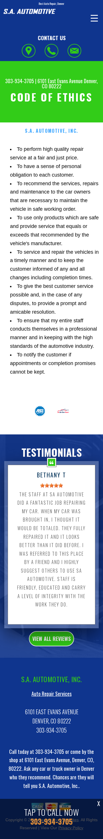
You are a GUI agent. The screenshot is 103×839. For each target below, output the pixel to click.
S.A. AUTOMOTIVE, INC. (51, 131)
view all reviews (51, 638)
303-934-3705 (19, 81)
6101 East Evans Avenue (60, 81)
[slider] (51, 485)
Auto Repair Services (51, 693)
